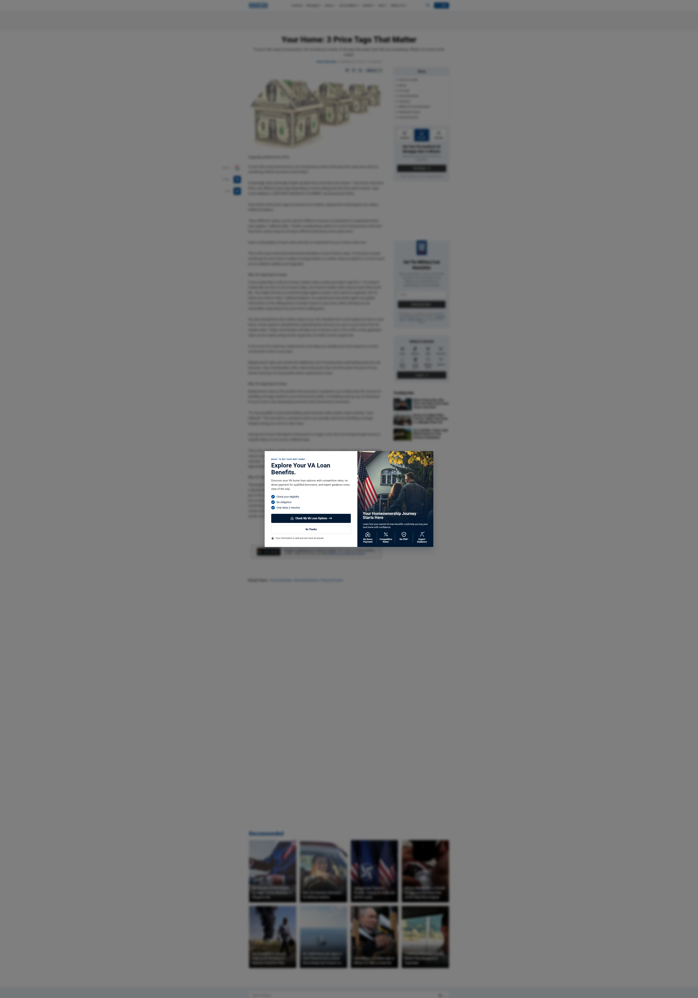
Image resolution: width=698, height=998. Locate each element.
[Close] (427, 457)
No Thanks (311, 529)
